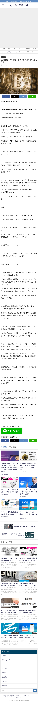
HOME (3, 48)
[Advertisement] (19, 28)
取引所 (5, 681)
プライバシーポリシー (30, 695)
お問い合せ (19, 697)
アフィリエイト (11, 48)
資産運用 (28, 48)
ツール (5, 668)
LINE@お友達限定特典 (8, 695)
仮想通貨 (20, 48)
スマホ (4, 672)
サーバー (5, 664)
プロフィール (19, 695)
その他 (34, 48)
